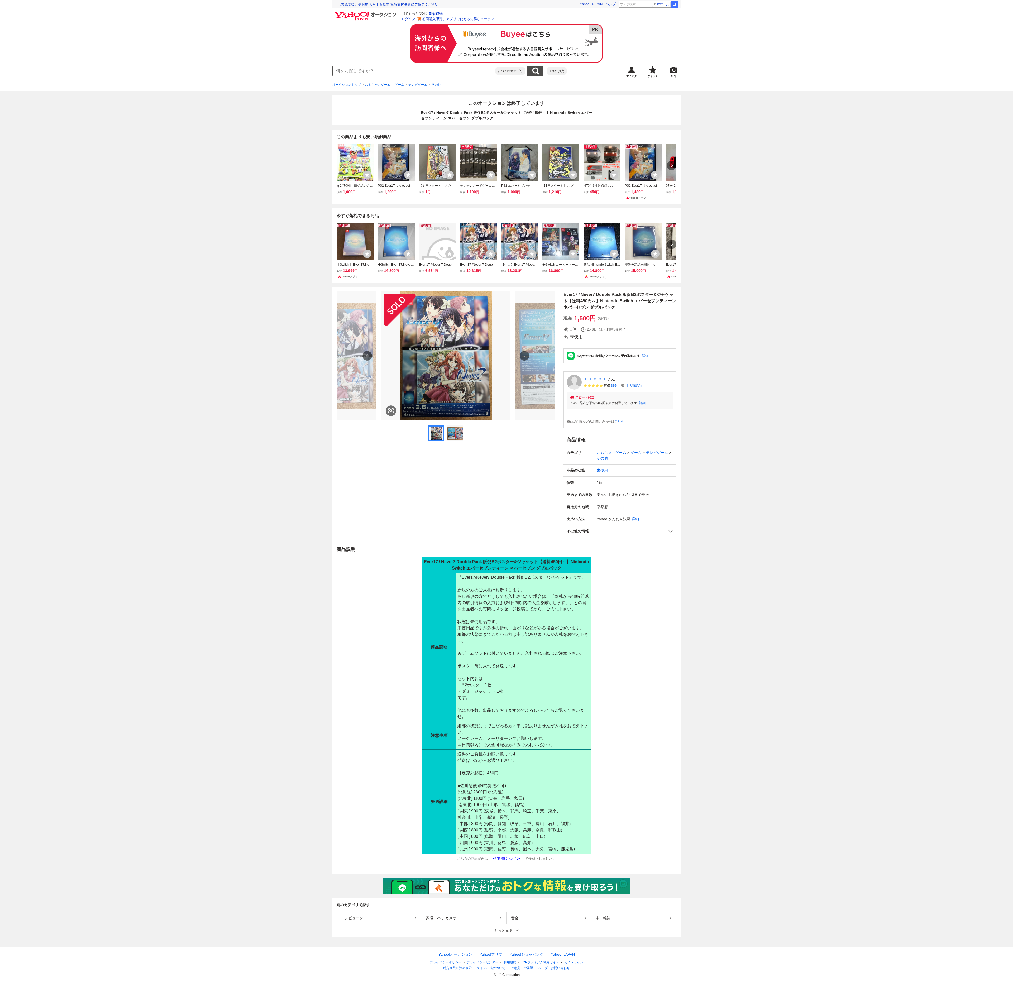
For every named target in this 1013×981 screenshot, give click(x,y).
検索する (535, 71)
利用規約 (510, 962)
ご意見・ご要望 (522, 968)
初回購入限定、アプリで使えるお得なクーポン (458, 19)
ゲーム (399, 85)
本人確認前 (634, 385)
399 (614, 385)
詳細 (645, 356)
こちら (619, 421)
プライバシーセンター (482, 962)
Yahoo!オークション (455, 954)
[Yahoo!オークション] (365, 12)
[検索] (674, 4)
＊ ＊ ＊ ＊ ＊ (595, 379)
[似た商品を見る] (391, 410)
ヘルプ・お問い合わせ (554, 968)
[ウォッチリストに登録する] (367, 175)
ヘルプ (611, 4)
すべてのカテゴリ (510, 71)
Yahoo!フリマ (491, 954)
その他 (436, 85)
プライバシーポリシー (445, 962)
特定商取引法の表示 (457, 968)
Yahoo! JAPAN (591, 4)
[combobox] (414, 71)
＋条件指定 (557, 71)
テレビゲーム (417, 85)
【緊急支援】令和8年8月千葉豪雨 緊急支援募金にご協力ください (388, 4)
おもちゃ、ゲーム (377, 85)
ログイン (408, 19)
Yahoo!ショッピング (526, 954)
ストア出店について (491, 968)
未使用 (602, 470)
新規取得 (436, 14)
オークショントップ (346, 85)
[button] (619, 531)
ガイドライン (573, 962)
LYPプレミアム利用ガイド (540, 962)
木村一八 (663, 4)
